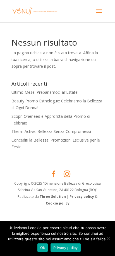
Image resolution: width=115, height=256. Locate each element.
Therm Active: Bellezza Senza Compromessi (51, 131)
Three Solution (53, 196)
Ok (42, 247)
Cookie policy (58, 203)
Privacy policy (82, 196)
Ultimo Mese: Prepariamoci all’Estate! (44, 92)
